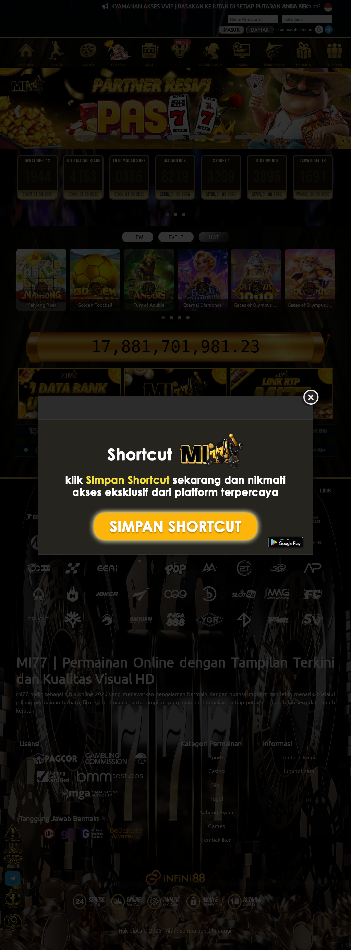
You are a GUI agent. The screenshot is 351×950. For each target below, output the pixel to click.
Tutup (311, 397)
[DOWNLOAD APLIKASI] (175, 486)
